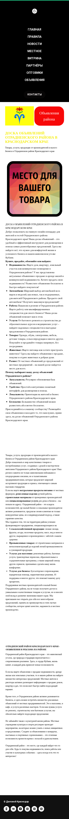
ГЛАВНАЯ (34, 29)
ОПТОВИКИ (34, 72)
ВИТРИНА (35, 58)
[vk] (13, 809)
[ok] (6, 809)
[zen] (20, 809)
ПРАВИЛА (35, 36)
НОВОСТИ (34, 44)
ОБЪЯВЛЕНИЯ (35, 80)
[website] (27, 809)
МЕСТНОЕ (34, 51)
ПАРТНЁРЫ (34, 65)
